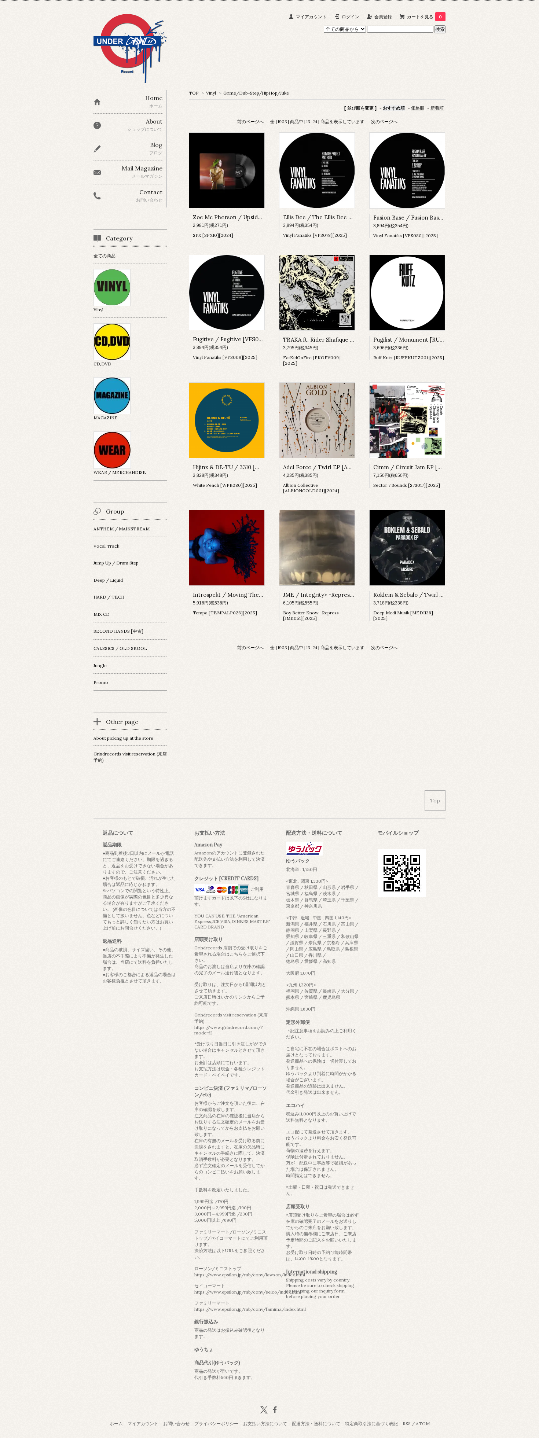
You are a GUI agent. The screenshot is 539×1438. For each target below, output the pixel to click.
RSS (407, 1423)
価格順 (417, 108)
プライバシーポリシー (216, 1423)
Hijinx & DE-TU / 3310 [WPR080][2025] (244, 467)
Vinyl (211, 93)
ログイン (350, 16)
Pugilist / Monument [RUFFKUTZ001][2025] (431, 339)
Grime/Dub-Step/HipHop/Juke (256, 93)
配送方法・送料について (316, 1423)
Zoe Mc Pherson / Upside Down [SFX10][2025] (254, 217)
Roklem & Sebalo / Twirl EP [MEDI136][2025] (432, 594)
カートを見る (424, 16)
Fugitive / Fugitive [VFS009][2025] (238, 339)
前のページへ (250, 121)
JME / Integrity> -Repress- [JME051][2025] (339, 594)
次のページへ (384, 121)
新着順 (437, 108)
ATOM (423, 1423)
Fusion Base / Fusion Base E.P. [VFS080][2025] (434, 217)
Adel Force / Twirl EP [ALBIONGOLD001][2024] (346, 467)
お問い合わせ (176, 1423)
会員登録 (383, 16)
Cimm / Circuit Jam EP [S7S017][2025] (423, 467)
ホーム (116, 1423)
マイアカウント (311, 16)
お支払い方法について (265, 1423)
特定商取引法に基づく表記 (371, 1423)
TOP (194, 93)
